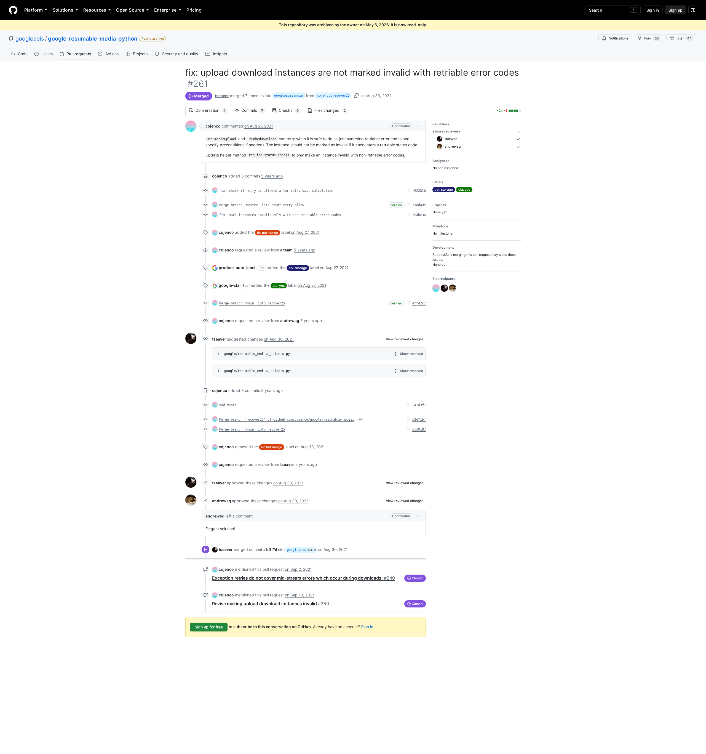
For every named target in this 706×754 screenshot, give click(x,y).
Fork (651, 38)
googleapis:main (288, 95)
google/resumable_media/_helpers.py (257, 354)
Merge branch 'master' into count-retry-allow (261, 205)
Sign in (367, 626)
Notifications (618, 38)
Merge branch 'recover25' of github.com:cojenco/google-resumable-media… (286, 419)
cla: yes (279, 285)
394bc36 (419, 215)
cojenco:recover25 (333, 95)
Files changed (332, 110)
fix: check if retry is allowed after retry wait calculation (276, 191)
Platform (33, 10)
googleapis (29, 38)
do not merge (267, 232)
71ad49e (419, 205)
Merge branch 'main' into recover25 (252, 303)
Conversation (213, 110)
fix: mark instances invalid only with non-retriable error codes (280, 215)
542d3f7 (419, 405)
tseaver (222, 95)
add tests (228, 405)
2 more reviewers (446, 131)
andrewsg (221, 500)
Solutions (63, 10)
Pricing (194, 10)
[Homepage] (13, 10)
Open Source (130, 10)
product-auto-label (237, 267)
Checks (291, 110)
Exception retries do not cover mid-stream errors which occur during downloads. (303, 578)
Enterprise (165, 10)
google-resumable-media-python (92, 38)
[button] (417, 126)
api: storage (298, 268)
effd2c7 (419, 303)
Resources (94, 10)
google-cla (229, 285)
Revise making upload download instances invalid (270, 603)
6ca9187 (419, 429)
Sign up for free (209, 627)
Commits (255, 110)
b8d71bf (419, 419)
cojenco (213, 126)
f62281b (419, 191)
